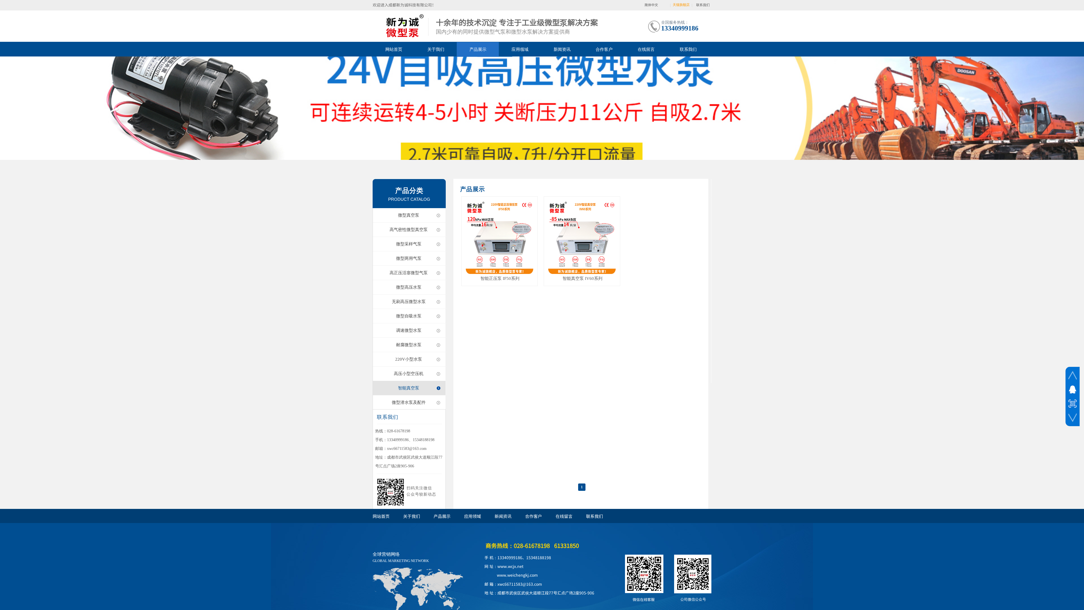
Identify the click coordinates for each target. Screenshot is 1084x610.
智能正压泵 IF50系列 (499, 278)
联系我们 (688, 49)
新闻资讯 (562, 49)
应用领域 (520, 49)
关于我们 (435, 49)
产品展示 (477, 49)
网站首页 (393, 49)
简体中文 (651, 5)
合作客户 (604, 49)
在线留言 (646, 49)
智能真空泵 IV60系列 (582, 278)
